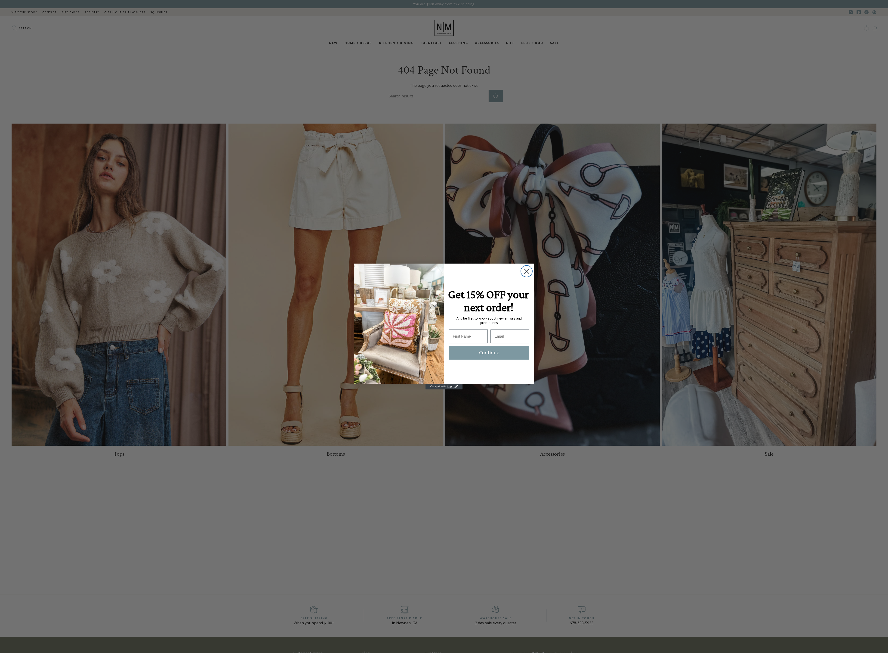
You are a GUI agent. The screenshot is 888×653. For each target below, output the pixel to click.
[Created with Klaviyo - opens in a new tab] (444, 386)
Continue (489, 352)
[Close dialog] (526, 271)
